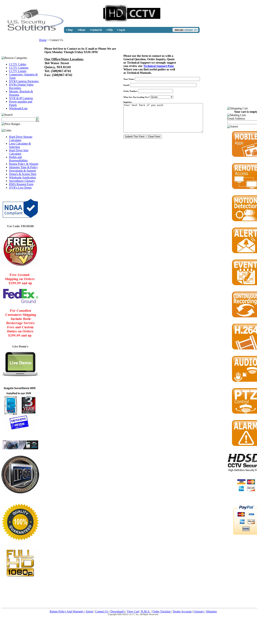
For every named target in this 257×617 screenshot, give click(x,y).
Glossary (199, 611)
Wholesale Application (22, 177)
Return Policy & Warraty (24, 163)
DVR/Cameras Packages (24, 81)
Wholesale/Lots (18, 108)
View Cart (133, 611)
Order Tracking (161, 611)
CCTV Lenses (17, 71)
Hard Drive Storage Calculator (20, 138)
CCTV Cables (17, 64)
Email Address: (236, 118)
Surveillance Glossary (22, 180)
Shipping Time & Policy (23, 167)
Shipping (211, 611)
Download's (117, 611)
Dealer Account (182, 611)
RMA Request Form (21, 184)
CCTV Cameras (18, 67)
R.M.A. (145, 611)
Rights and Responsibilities (18, 158)
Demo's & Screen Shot (22, 174)
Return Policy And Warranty (67, 611)
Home (42, 40)
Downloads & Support (22, 170)
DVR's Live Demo (20, 187)
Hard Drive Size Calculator (18, 152)
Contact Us (101, 611)
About (89, 611)
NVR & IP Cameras (21, 98)
